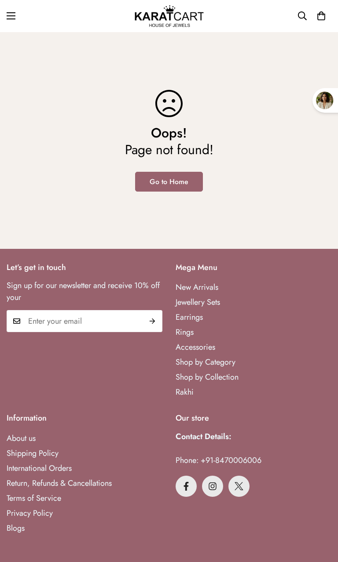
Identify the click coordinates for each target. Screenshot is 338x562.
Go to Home (169, 182)
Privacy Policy (30, 513)
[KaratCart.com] (169, 16)
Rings (185, 332)
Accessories (195, 347)
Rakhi (185, 392)
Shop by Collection (207, 377)
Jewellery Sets (198, 302)
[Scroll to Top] (321, 514)
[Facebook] (186, 486)
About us (21, 438)
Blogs (16, 528)
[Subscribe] (152, 321)
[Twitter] (239, 486)
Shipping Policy (33, 453)
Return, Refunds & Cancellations (59, 483)
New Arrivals (197, 287)
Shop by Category (205, 362)
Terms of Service (34, 498)
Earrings (189, 317)
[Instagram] (212, 486)
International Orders (39, 468)
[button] (321, 16)
